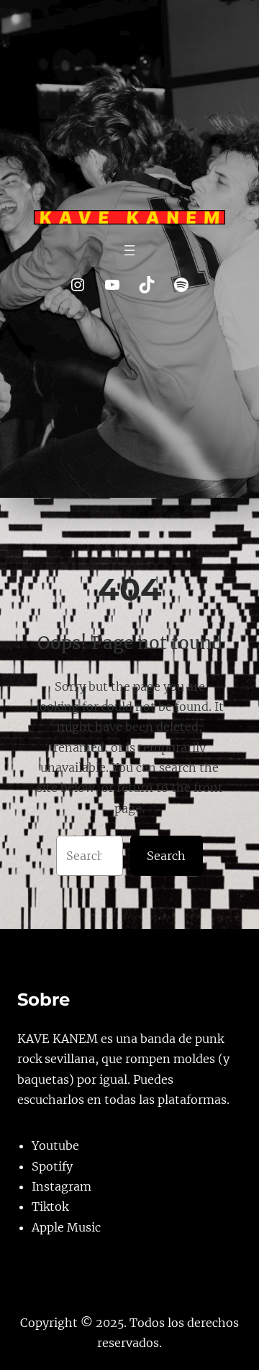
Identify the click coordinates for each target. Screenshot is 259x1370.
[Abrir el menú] (129, 250)
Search (166, 856)
